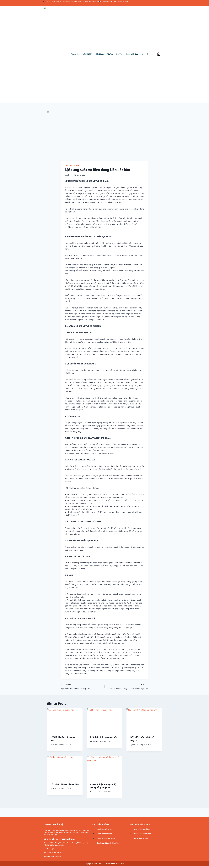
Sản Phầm (100, 54)
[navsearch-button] (154, 54)
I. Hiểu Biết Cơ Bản (72, 165)
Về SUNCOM (88, 54)
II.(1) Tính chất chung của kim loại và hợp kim (128, 687)
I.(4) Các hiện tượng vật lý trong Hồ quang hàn (103, 786)
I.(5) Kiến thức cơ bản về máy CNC (75, 687)
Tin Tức (110, 54)
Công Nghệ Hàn (132, 54)
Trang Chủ (75, 54)
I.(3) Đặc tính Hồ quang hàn (103, 737)
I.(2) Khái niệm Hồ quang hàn (63, 738)
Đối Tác (119, 54)
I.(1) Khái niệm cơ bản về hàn (65, 784)
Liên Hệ (145, 54)
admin (69, 175)
